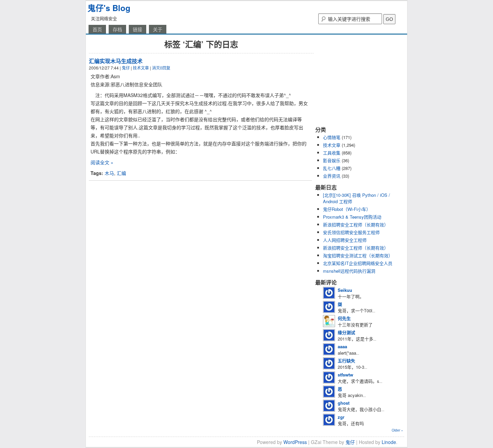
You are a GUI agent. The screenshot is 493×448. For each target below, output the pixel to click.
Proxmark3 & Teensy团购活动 (352, 217)
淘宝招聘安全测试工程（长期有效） (358, 255)
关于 (157, 29)
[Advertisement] (357, 80)
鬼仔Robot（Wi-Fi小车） (347, 209)
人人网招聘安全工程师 (345, 240)
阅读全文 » (102, 162)
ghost (343, 403)
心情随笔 (331, 137)
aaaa (342, 346)
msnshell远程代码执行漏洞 (349, 271)
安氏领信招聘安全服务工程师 (351, 232)
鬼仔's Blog (109, 7)
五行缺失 (346, 360)
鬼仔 (126, 68)
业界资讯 (331, 176)
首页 (97, 29)
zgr (341, 417)
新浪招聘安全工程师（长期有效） (355, 224)
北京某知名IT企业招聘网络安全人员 (357, 263)
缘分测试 (346, 332)
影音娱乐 (331, 160)
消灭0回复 (161, 68)
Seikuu (345, 290)
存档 (117, 29)
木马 (109, 173)
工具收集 (331, 152)
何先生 (344, 318)
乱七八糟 (331, 168)
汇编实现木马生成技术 (116, 61)
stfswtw (345, 374)
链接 (137, 29)
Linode (389, 442)
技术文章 (141, 68)
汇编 (121, 173)
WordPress (295, 442)
